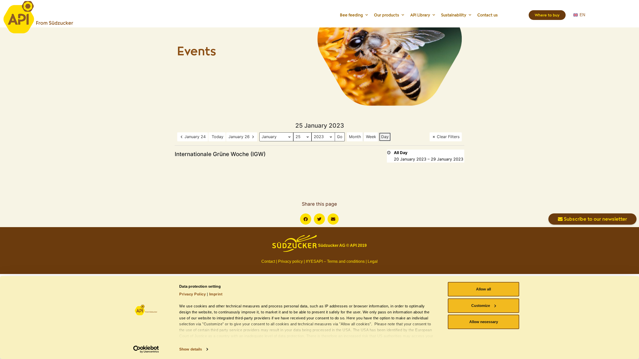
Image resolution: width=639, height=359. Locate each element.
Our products (386, 14)
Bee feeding (351, 14)
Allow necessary (483, 322)
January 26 (239, 136)
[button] (305, 219)
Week (371, 136)
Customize (480, 305)
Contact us (487, 14)
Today (217, 136)
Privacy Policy (192, 294)
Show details (190, 349)
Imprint (216, 294)
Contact (268, 261)
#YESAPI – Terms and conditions (335, 261)
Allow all (483, 289)
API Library (420, 14)
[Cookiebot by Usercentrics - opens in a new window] (146, 349)
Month (355, 136)
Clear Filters (448, 136)
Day (385, 136)
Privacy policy (290, 261)
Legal (373, 261)
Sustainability (453, 14)
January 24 (195, 136)
